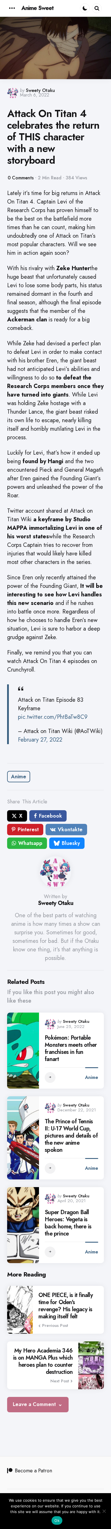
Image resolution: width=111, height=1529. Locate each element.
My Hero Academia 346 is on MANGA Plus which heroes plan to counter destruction (43, 1361)
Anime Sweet (37, 8)
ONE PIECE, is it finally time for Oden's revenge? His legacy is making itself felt (65, 1306)
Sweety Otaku (40, 90)
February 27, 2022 (40, 740)
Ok (56, 1520)
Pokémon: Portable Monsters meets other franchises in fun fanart (71, 1048)
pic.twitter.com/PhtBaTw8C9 (53, 717)
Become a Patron (33, 1470)
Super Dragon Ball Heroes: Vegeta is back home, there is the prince (68, 1223)
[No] (104, 1511)
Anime (18, 776)
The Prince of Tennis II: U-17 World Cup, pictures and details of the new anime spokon (71, 1136)
